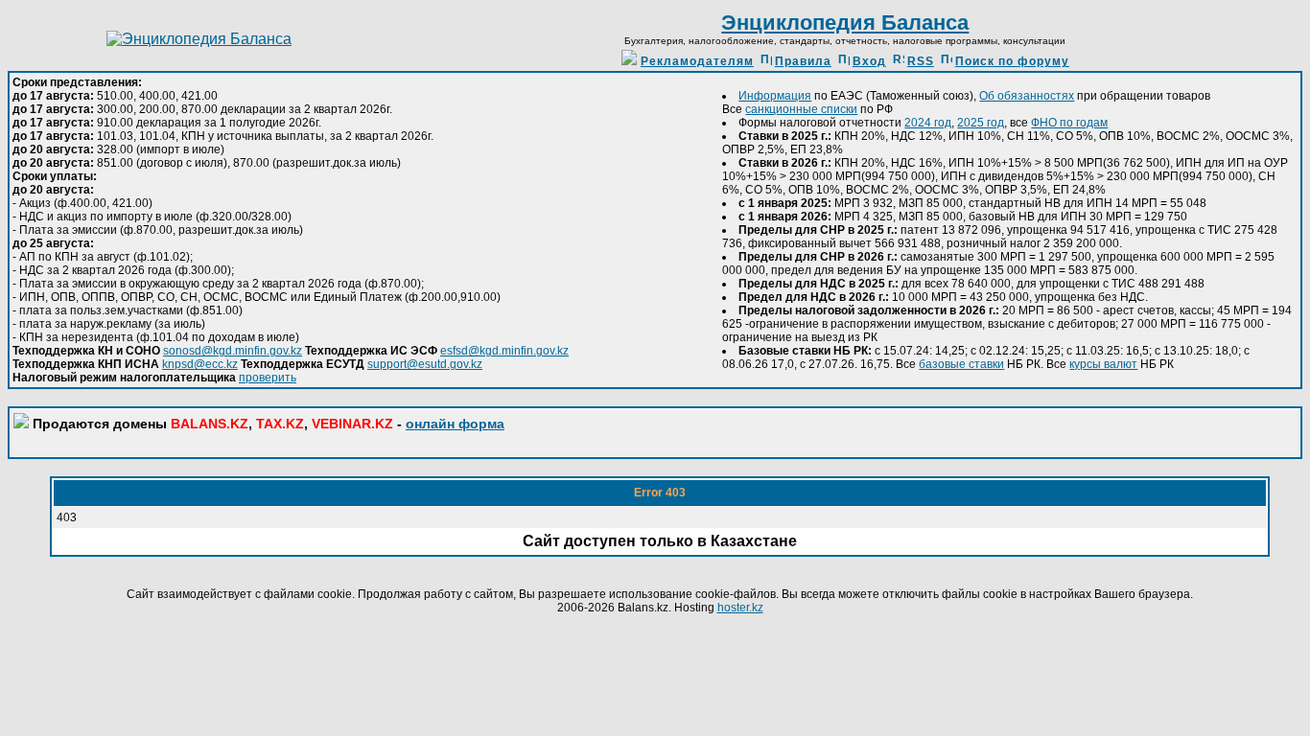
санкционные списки (801, 109)
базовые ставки (961, 364)
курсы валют (1103, 364)
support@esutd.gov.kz (424, 364)
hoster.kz (740, 607)
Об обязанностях (1026, 96)
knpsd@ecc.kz (200, 364)
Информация (774, 96)
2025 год (980, 122)
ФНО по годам (1069, 122)
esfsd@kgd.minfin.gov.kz (504, 350)
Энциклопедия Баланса (845, 22)
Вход (869, 61)
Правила (803, 61)
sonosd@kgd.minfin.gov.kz (232, 350)
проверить (267, 377)
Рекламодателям (697, 61)
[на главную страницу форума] (199, 39)
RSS (920, 61)
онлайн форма (455, 423)
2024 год (927, 122)
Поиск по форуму (1012, 61)
